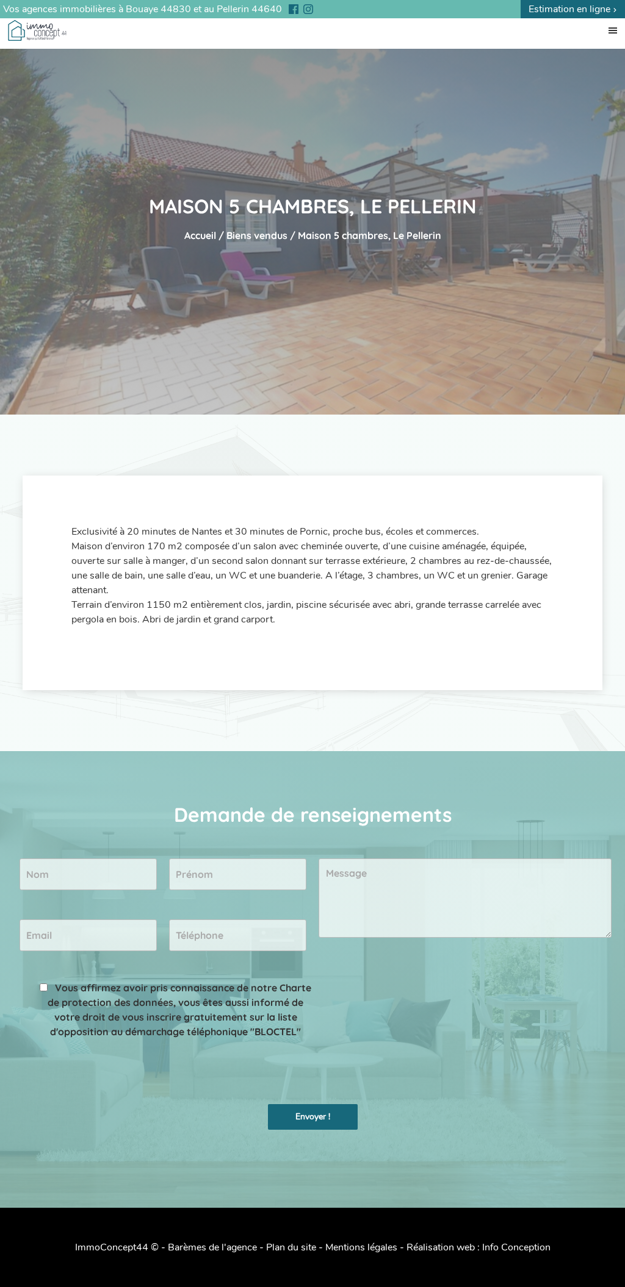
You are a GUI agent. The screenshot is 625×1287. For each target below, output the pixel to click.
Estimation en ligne (571, 9)
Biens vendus (256, 235)
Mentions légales (361, 1247)
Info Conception (516, 1247)
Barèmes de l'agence (212, 1247)
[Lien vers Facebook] (290, 9)
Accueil (200, 235)
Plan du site (291, 1247)
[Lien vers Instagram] (305, 9)
